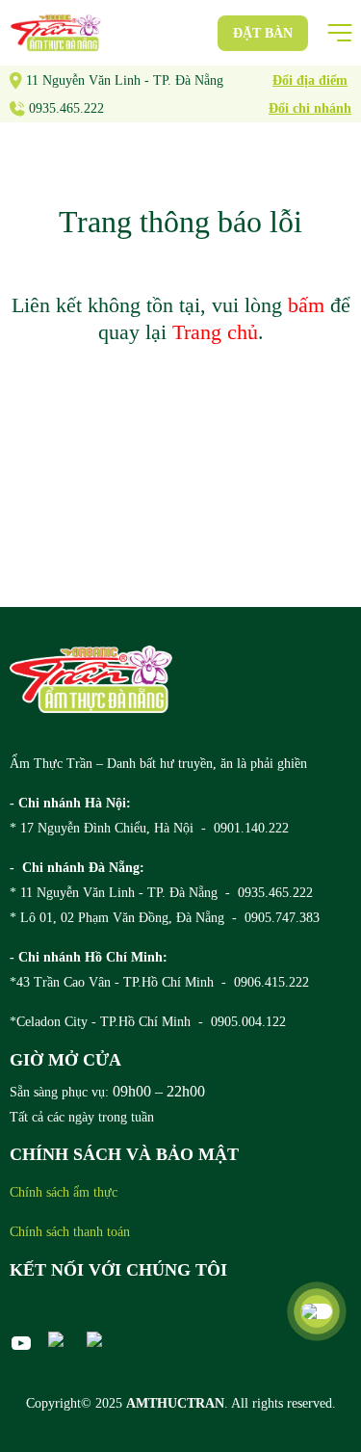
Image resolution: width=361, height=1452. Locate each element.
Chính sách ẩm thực (63, 1192)
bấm (306, 305)
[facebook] (59, 1339)
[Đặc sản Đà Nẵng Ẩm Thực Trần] (56, 32)
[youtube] (21, 1343)
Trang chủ (215, 332)
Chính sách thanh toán (70, 1232)
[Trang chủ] (91, 679)
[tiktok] (98, 1339)
